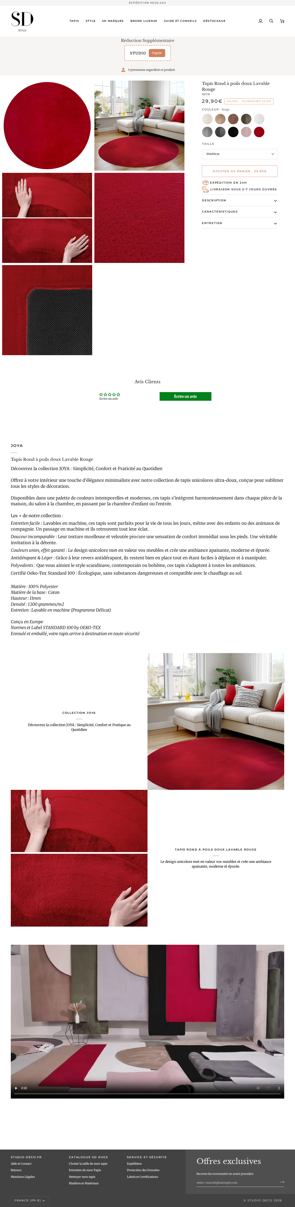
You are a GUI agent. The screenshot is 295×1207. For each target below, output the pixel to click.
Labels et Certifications (142, 1177)
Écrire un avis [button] (185, 396)
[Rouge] (259, 133)
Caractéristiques (220, 211)
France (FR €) (27, 1200)
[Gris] (221, 133)
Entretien (212, 223)
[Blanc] (260, 120)
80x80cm (212, 154)
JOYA (206, 94)
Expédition (134, 1164)
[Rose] (247, 133)
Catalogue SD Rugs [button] (88, 1157)
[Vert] (247, 120)
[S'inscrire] (280, 1182)
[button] (74, 21)
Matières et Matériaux (84, 1183)
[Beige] (221, 120)
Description (214, 200)
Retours (16, 1170)
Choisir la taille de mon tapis (88, 1164)
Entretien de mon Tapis (85, 1170)
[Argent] (208, 133)
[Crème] (208, 120)
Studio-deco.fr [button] (26, 1157)
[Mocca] (234, 120)
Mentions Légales (23, 1177)
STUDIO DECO (260, 1200)
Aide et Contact (21, 1164)
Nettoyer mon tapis (82, 1177)
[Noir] (234, 133)
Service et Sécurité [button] (147, 1157)
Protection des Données (143, 1170)
